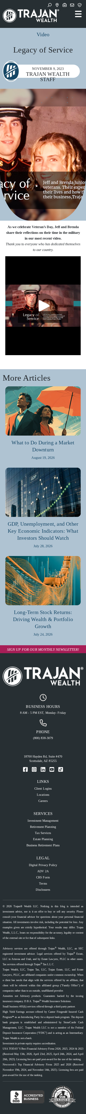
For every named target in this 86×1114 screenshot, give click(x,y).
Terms (43, 883)
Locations (43, 794)
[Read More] (43, 412)
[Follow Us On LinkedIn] (43, 769)
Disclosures (43, 889)
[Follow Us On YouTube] (51, 769)
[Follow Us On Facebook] (25, 769)
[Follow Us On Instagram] (34, 769)
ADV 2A (43, 871)
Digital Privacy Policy (43, 865)
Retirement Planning (43, 827)
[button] (50, 5)
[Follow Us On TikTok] (60, 769)
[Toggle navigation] (78, 14)
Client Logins (43, 788)
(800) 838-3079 (43, 738)
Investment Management (43, 820)
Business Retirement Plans (43, 845)
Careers (43, 801)
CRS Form (43, 877)
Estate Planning (43, 839)
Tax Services (43, 833)
